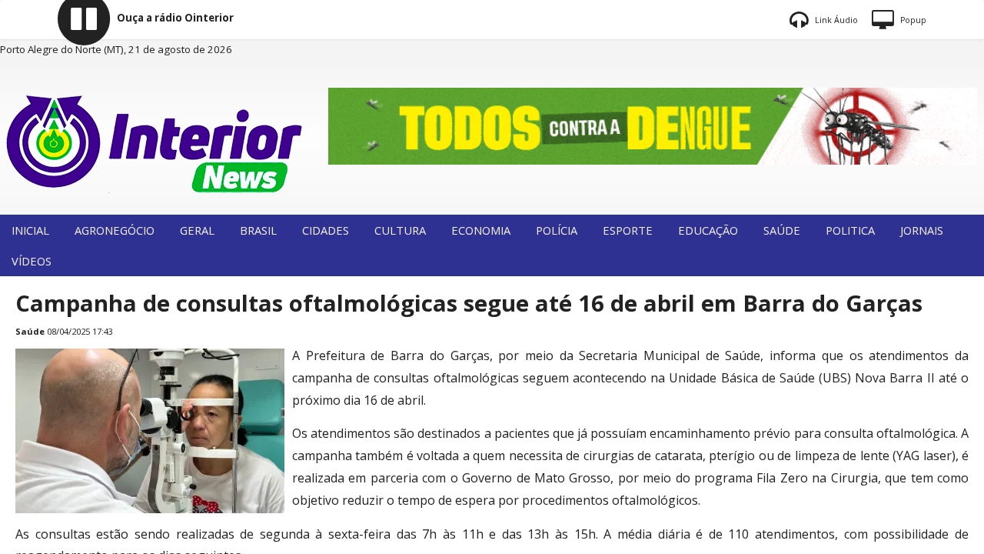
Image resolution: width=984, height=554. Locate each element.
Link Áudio (835, 20)
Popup (912, 20)
